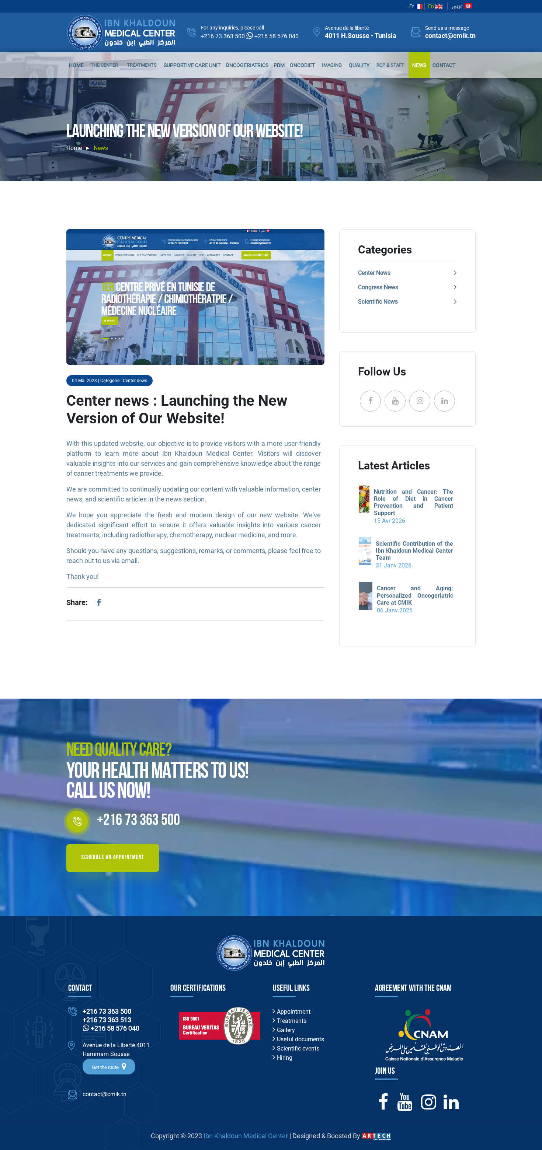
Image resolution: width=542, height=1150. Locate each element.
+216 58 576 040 (276, 36)
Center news (374, 272)
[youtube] (404, 1106)
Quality (359, 65)
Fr (412, 6)
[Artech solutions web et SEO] (376, 1136)
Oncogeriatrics (247, 65)
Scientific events (297, 1048)
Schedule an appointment (112, 857)
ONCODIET (302, 65)
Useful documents (299, 1039)
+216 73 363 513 (107, 1020)
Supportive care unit (192, 65)
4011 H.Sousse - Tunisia (360, 35)
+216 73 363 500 (223, 36)
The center (104, 65)
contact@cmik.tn (450, 35)
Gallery (285, 1030)
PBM (279, 65)
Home (76, 65)
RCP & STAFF (390, 65)
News (419, 65)
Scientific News (378, 301)
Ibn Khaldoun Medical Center (246, 1136)
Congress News (378, 287)
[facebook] (99, 604)
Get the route (106, 1067)
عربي (458, 6)
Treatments (142, 65)
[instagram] (428, 1106)
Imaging (332, 65)
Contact (443, 65)
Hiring (283, 1057)
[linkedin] (451, 1106)
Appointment (292, 1011)
